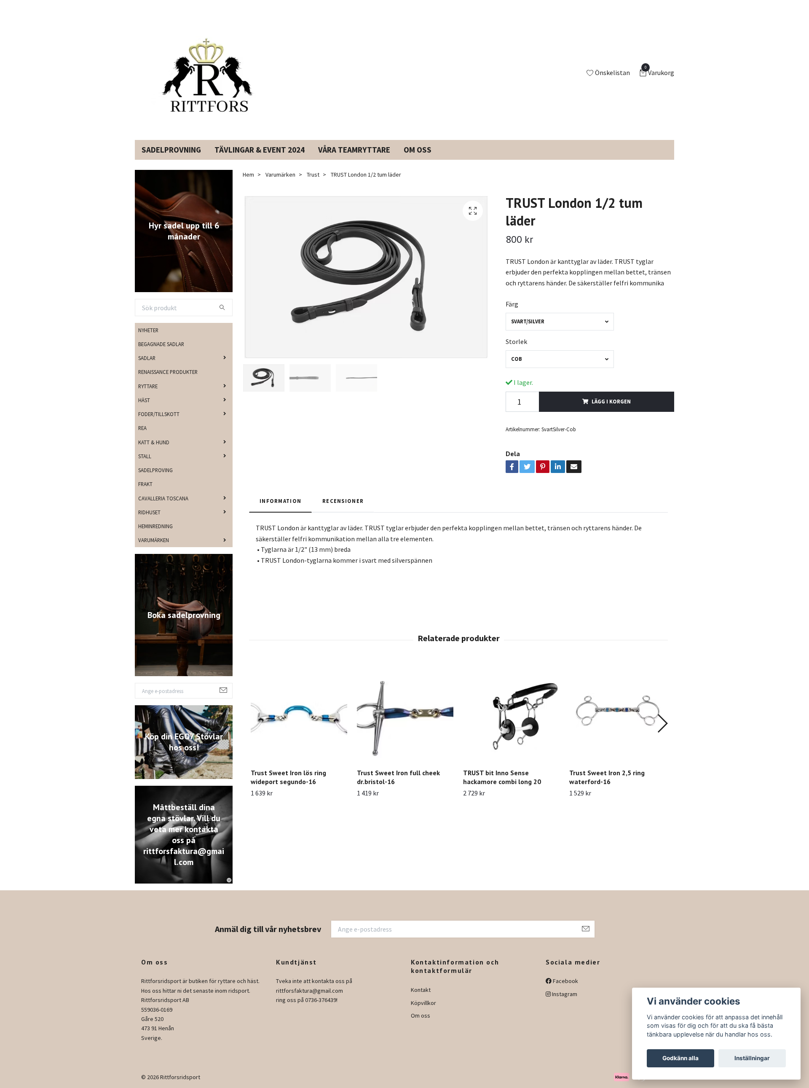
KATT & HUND (153, 442)
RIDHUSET (149, 512)
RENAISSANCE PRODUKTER (168, 371)
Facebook (565, 981)
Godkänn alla (680, 1058)
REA (142, 427)
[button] (662, 723)
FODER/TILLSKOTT (158, 414)
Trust (313, 174)
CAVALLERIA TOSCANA (163, 498)
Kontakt (421, 990)
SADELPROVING (155, 470)
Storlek (516, 341)
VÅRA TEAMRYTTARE (354, 150)
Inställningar (752, 1058)
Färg (512, 304)
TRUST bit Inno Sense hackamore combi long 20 (502, 777)
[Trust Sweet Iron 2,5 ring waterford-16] (617, 713)
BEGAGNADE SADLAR (161, 344)
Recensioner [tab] (343, 500)
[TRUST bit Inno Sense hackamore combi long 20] (511, 713)
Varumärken (280, 174)
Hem (248, 174)
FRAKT (145, 484)
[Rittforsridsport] (203, 73)
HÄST (144, 400)
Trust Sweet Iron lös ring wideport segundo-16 (288, 777)
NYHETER (148, 330)
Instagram (564, 994)
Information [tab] (280, 500)
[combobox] (560, 321)
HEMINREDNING (155, 526)
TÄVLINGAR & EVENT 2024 (259, 150)
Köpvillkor (423, 1003)
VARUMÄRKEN (153, 540)
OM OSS (417, 150)
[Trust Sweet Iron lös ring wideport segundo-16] (299, 713)
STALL (144, 456)
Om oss (420, 1015)
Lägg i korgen (611, 401)
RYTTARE (148, 386)
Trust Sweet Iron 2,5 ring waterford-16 (607, 777)
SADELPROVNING (171, 150)
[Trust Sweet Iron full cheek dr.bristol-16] (405, 713)
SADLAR (146, 358)
